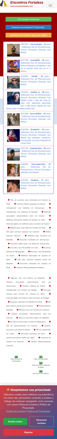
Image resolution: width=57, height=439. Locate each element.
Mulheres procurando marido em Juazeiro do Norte (25, 220)
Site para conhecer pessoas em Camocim (22, 232)
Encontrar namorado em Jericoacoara (34, 240)
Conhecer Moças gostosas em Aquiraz (30, 267)
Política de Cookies (15, 411)
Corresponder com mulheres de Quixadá (22, 212)
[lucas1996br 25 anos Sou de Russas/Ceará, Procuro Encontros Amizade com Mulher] (13, 119)
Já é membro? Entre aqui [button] (28, 19)
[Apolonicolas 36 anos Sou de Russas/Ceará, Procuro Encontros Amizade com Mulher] (13, 154)
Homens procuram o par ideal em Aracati (28, 328)
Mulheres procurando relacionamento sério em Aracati (28, 214)
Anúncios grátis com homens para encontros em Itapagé (27, 298)
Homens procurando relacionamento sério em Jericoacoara (28, 284)
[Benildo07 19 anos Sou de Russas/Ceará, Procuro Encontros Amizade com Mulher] (13, 135)
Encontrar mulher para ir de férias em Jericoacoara (29, 244)
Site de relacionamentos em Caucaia (21, 326)
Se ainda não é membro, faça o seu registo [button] (28, 35)
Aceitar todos (15, 421)
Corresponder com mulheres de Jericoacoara (25, 208)
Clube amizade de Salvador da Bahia (41, 366)
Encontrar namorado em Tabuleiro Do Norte (26, 302)
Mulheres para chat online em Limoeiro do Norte (27, 228)
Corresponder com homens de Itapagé (21, 290)
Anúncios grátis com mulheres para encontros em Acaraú (27, 224)
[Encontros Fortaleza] (4, 2)
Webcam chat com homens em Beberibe (27, 278)
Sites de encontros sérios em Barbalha (33, 318)
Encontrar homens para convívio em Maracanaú (27, 322)
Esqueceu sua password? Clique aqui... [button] (28, 27)
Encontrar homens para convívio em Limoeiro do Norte (28, 292)
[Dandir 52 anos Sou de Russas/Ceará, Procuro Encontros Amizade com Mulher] (13, 82)
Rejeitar (28, 432)
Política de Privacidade (38, 411)
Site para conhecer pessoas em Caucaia (28, 304)
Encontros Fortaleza (26, 2)
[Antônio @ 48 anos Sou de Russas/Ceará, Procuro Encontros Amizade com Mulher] (13, 98)
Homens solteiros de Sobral (33, 286)
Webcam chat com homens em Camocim (33, 310)
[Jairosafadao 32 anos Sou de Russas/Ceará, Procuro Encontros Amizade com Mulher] (13, 50)
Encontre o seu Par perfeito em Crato (24, 248)
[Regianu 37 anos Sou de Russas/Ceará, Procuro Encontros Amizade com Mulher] (13, 186)
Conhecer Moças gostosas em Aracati (30, 204)
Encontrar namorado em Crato (32, 334)
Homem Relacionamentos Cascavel (28, 343)
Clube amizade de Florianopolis (16, 360)
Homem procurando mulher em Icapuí (20, 338)
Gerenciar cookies (41, 421)
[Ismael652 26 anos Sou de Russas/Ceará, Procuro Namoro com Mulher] (13, 66)
